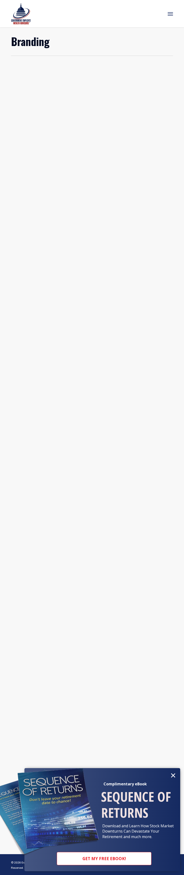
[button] (170, 13)
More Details (93, 92)
